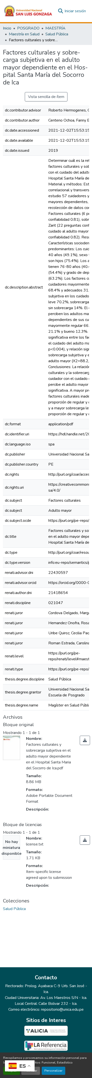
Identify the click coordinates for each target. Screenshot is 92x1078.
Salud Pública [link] (56, 34)
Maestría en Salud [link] (24, 34)
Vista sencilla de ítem (46, 96)
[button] (28, 11)
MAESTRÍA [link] (55, 28)
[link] (85, 740)
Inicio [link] (7, 28)
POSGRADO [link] (28, 28)
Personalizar (53, 1070)
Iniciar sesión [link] (75, 11)
